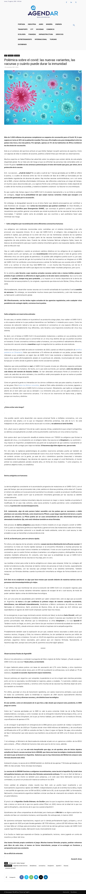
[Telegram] (36, 877)
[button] (73, 25)
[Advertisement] (43, 130)
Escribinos (74, 892)
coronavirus (42, 865)
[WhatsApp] (31, 877)
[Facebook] (66, 2)
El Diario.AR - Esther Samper (17, 863)
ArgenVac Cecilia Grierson (20, 865)
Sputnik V (58, 865)
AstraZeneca (33, 865)
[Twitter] (76, 2)
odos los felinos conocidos (29, 385)
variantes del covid (10, 868)
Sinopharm (51, 865)
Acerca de (66, 892)
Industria (10, 55)
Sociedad (17, 55)
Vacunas (66, 865)
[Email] (41, 877)
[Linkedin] (71, 2)
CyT (6, 55)
